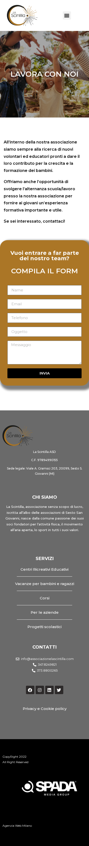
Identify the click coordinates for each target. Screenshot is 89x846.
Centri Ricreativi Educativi (44, 569)
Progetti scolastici (44, 626)
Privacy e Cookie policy (45, 708)
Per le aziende (45, 612)
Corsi (44, 598)
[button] (67, 15)
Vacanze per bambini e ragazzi (44, 583)
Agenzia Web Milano (17, 825)
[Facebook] (30, 690)
